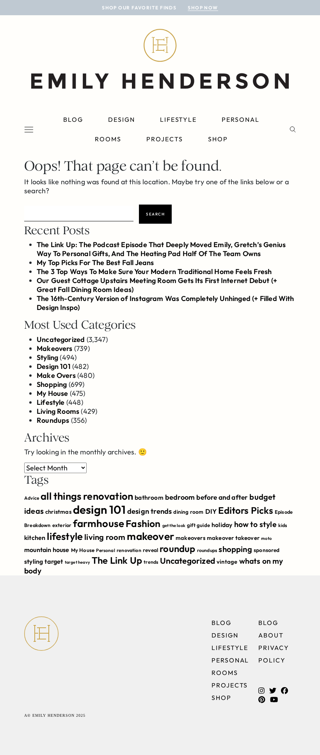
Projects (164, 139)
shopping (235, 549)
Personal (240, 119)
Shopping (52, 384)
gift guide (198, 525)
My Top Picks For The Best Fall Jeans (95, 262)
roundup (177, 548)
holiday (222, 525)
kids (282, 525)
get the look (173, 525)
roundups (207, 550)
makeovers (190, 537)
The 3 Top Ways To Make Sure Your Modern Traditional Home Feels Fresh (154, 271)
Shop (218, 139)
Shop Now (203, 8)
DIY (211, 511)
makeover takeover (233, 537)
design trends (149, 511)
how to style (255, 524)
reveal (150, 550)
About (271, 635)
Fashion (143, 523)
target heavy (77, 562)
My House (52, 393)
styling (33, 561)
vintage (227, 561)
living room (104, 537)
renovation (129, 550)
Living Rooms (58, 411)
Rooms (108, 139)
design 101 (99, 509)
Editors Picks (245, 510)
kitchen (34, 537)
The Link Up (117, 560)
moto (266, 538)
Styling (47, 357)
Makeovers (55, 348)
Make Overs (56, 375)
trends (151, 562)
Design (121, 119)
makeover (150, 536)
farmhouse (98, 523)
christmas (58, 511)
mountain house (46, 550)
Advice (31, 498)
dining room (188, 511)
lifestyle (65, 536)
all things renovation (87, 496)
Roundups (53, 420)
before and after (222, 497)
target (53, 561)
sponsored (267, 550)
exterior (61, 525)
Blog (73, 119)
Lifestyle (178, 119)
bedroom (180, 497)
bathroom (149, 497)
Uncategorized (61, 339)
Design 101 (54, 366)
